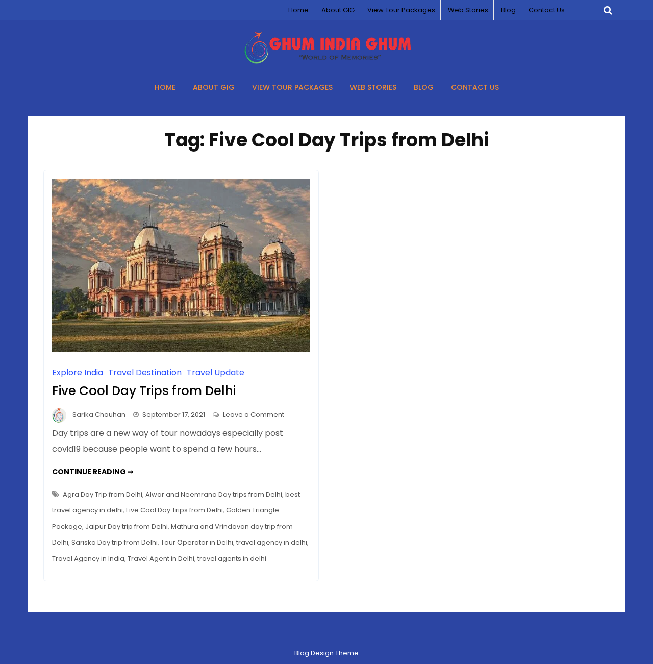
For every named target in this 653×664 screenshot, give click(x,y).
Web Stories (468, 10)
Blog (508, 10)
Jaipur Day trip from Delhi (126, 526)
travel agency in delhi (271, 542)
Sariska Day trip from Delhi (114, 542)
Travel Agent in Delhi (161, 558)
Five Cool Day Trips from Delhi (144, 390)
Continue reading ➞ (93, 471)
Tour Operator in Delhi (197, 542)
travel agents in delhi (231, 558)
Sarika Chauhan (98, 415)
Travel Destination (145, 372)
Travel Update (215, 372)
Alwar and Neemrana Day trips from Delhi (213, 494)
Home (298, 10)
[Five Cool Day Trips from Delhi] (181, 349)
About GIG (338, 10)
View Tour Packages (401, 10)
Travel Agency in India (88, 558)
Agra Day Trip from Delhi (102, 494)
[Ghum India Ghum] (326, 61)
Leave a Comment (253, 415)
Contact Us (547, 10)
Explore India (77, 372)
